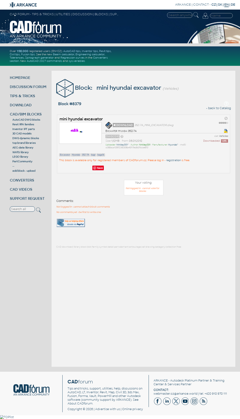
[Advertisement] (215, 216)
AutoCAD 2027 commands (44, 61)
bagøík (101, 155)
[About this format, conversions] (122, 136)
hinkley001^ (122, 144)
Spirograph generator (39, 57)
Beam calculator (63, 54)
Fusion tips (28, 54)
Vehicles (223, 136)
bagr (93, 155)
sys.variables (77, 61)
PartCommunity (22, 161)
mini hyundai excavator (81, 119)
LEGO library (20, 156)
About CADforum (80, 403)
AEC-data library (22, 147)
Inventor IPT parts (23, 129)
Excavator (65, 155)
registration (173, 160)
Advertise (102, 409)
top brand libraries (24, 143)
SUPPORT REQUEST (27, 198)
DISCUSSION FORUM (28, 87)
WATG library (20, 152)
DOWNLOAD (21, 105)
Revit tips (105, 51)
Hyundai (76, 155)
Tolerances (17, 57)
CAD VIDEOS (21, 189)
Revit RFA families (23, 124)
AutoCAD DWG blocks (26, 119)
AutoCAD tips (72, 51)
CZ (213, 5)
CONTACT (201, 5)
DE (233, 5)
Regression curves (72, 57)
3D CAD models (22, 133)
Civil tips (15, 54)
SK (220, 5)
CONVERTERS (22, 180)
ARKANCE (183, 5)
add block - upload (23, 170)
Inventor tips (90, 51)
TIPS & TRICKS (22, 96)
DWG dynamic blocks (25, 138)
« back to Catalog (218, 108)
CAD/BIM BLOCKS (26, 114)
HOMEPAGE (20, 77)
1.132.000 (22, 51)
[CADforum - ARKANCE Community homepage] (35, 37)
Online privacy (132, 409)
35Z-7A (85, 155)
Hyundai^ (173, 144)
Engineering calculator (90, 54)
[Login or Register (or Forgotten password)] (205, 18)
